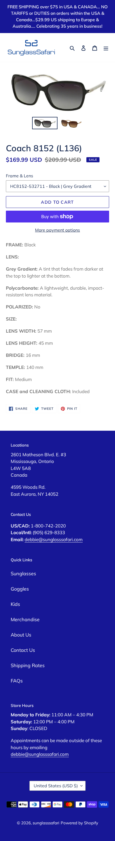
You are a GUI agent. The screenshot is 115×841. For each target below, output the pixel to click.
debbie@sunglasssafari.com (54, 539)
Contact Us (23, 650)
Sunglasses (23, 573)
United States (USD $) (56, 785)
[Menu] (106, 47)
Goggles (20, 589)
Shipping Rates (28, 665)
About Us (21, 635)
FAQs (17, 681)
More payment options (57, 230)
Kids (15, 604)
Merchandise (25, 619)
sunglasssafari (46, 822)
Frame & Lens (19, 175)
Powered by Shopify (79, 822)
